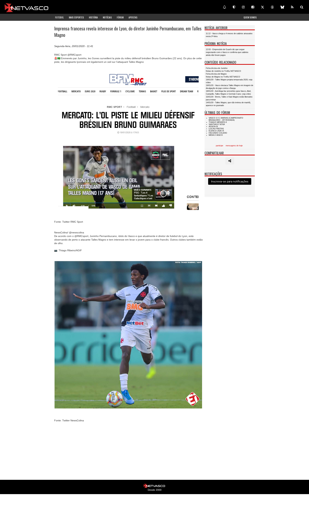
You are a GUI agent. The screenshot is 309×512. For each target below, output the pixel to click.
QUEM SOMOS (250, 17)
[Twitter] (262, 7)
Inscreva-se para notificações (229, 181)
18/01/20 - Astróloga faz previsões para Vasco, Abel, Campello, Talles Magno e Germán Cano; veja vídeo (228, 92)
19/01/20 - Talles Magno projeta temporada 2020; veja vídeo (229, 81)
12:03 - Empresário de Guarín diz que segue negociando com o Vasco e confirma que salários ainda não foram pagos (227, 52)
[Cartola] (234, 7)
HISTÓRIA (93, 17)
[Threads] (272, 7)
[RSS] (292, 7)
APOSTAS (133, 17)
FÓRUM (120, 17)
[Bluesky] (282, 7)
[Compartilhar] (229, 161)
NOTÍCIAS (107, 17)
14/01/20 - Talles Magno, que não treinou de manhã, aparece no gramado (228, 103)
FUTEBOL (59, 17)
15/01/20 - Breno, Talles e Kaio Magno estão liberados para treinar (229, 98)
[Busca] (301, 7)
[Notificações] (224, 7)
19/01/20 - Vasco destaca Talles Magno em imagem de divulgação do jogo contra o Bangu (229, 86)
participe (219, 145)
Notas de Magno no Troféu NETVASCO (223, 77)
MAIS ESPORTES (76, 17)
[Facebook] (252, 7)
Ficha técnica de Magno (216, 74)
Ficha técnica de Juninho (216, 68)
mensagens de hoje (234, 145)
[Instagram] (243, 7)
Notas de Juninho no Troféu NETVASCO (223, 71)
